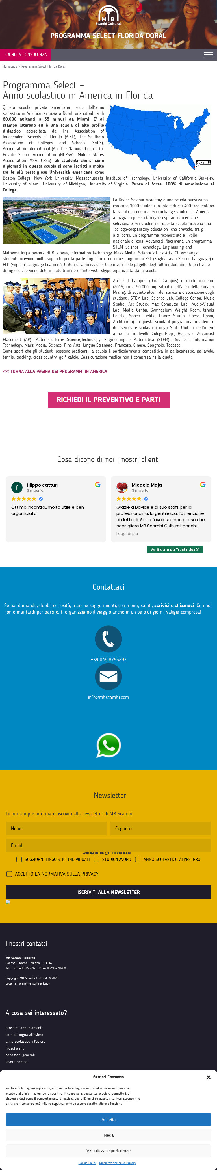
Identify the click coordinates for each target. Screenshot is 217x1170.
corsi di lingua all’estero (24, 1034)
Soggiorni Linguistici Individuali (57, 859)
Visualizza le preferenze (108, 1150)
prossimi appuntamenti (24, 1028)
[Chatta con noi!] (108, 730)
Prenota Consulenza (25, 54)
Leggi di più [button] (127, 533)
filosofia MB (15, 1048)
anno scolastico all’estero (25, 1041)
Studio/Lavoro (116, 859)
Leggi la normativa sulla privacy (28, 983)
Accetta (108, 1119)
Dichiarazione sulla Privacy (117, 1163)
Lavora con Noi (17, 1061)
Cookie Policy (87, 1163)
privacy (90, 874)
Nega (109, 1135)
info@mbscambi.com (108, 697)
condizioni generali (20, 1055)
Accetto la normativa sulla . (57, 874)
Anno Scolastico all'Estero (172, 859)
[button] (208, 1077)
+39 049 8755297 (109, 660)
